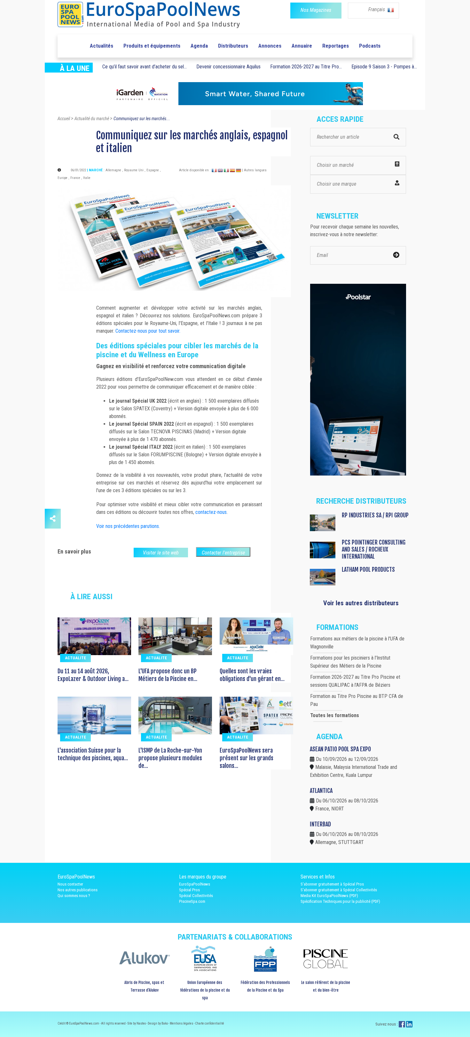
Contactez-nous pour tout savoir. (147, 331)
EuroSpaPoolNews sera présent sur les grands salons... (246, 758)
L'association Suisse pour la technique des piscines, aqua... (93, 754)
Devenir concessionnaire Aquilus (228, 67)
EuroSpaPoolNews (194, 884)
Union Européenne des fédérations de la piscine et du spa (205, 990)
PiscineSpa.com (192, 901)
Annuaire (302, 46)
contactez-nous (211, 512)
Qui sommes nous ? (74, 895)
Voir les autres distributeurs (361, 603)
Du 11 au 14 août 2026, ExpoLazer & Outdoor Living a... (93, 675)
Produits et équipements (151, 46)
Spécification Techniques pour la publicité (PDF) (340, 901)
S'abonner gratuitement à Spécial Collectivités (339, 889)
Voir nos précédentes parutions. (128, 526)
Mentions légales (182, 1023)
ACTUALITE (75, 657)
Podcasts (369, 46)
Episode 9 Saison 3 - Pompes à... (384, 67)
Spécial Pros (189, 889)
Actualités (101, 46)
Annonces (269, 46)
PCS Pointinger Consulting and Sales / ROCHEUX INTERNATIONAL (373, 549)
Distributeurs (233, 46)
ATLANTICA (321, 790)
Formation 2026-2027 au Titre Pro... (306, 67)
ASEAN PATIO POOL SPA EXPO (340, 749)
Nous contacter (70, 884)
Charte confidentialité (209, 1023)
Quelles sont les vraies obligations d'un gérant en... (252, 675)
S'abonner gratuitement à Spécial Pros (332, 884)
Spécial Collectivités (196, 895)
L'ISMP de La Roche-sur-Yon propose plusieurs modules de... (170, 758)
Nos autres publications (78, 889)
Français (377, 9)
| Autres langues (254, 170)
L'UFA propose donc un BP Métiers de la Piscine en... (167, 675)
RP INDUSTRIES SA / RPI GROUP (375, 515)
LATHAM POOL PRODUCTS (368, 569)
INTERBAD (320, 824)
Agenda (199, 46)
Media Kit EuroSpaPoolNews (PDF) (329, 895)
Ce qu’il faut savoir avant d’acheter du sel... (144, 67)
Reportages (335, 46)
